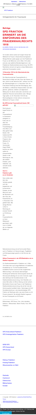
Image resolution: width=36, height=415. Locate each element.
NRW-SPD (6, 344)
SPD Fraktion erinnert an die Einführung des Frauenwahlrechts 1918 (17, 38)
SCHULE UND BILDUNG (20, 47)
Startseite (6, 375)
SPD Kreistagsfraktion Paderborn (13, 334)
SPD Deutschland (8, 347)
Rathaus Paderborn (9, 360)
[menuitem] (14, 1)
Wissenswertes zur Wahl (10, 365)
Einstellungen (6, 413)
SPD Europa (7, 350)
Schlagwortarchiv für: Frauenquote (14, 17)
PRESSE (11, 47)
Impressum (14, 1)
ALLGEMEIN (6, 47)
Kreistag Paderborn (9, 362)
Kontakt (5, 386)
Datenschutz (22, 1)
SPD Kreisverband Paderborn (12, 332)
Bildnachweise (7, 383)
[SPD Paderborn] (15, 10)
